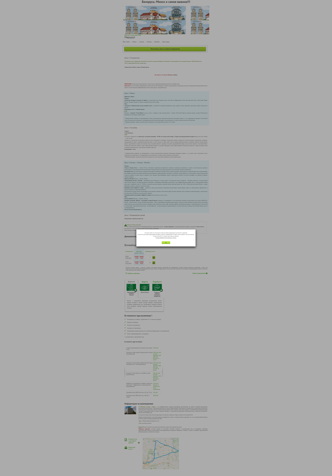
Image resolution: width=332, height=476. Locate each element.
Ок (166, 242)
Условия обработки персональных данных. (166, 238)
